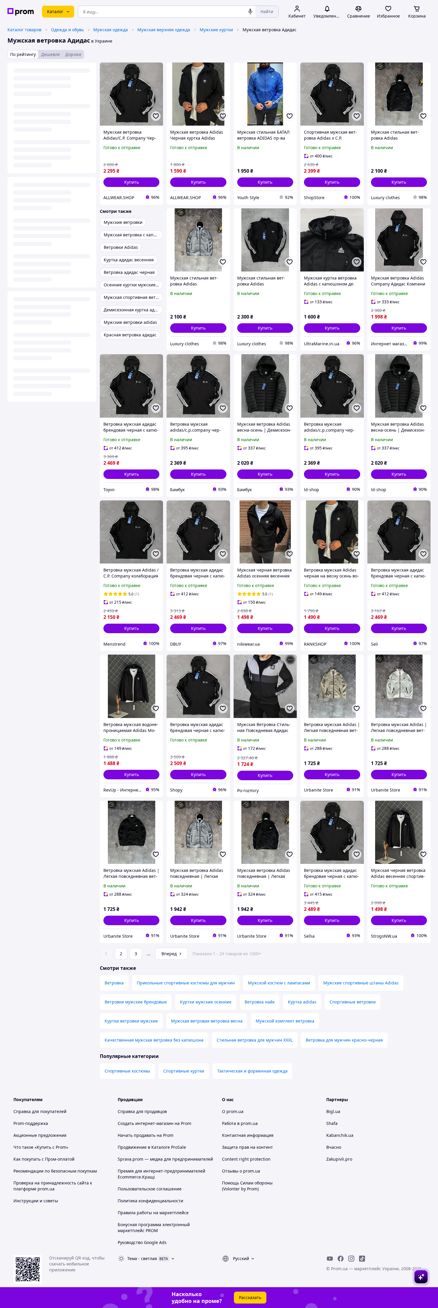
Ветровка (114, 983)
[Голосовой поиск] (250, 11)
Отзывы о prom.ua (241, 1171)
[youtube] (329, 1258)
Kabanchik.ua (339, 1135)
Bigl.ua (333, 1111)
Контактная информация (248, 1135)
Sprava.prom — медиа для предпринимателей (165, 1159)
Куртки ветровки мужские (131, 1021)
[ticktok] (362, 1258)
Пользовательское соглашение (149, 1189)
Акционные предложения (39, 1135)
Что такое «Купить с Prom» (40, 1147)
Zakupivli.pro (339, 1159)
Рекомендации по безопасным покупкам (55, 1171)
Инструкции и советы (35, 1201)
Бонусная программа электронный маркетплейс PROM (154, 1227)
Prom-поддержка (30, 1123)
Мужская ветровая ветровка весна (207, 1021)
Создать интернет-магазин (145, 1123)
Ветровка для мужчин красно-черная (344, 1040)
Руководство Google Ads (142, 1242)
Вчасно (333, 1147)
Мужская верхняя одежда (163, 29)
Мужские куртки (216, 29)
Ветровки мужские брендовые (136, 1002)
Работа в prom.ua (240, 1123)
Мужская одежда (110, 29)
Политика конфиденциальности (150, 1201)
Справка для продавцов (142, 1111)
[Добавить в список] (156, 116)
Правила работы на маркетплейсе (153, 1212)
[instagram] (351, 1258)
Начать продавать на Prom (145, 1135)
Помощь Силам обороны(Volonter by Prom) (247, 1186)
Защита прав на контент (247, 1147)
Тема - (142, 1258)
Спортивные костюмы (127, 1071)
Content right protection (246, 1159)
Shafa (332, 1123)
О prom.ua (232, 1111)
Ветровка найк (260, 1002)
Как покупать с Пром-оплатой (43, 1159)
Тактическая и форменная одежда (252, 1071)
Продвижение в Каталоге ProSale (152, 1147)
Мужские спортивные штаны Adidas (361, 983)
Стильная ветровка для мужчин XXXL (255, 1040)
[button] (131, 182)
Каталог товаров (24, 29)
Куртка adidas (302, 1002)
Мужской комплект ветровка (285, 1021)
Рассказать (250, 1297)
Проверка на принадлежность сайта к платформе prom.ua (52, 1186)
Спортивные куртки (183, 1071)
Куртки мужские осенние (206, 1002)
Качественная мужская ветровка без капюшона (154, 1040)
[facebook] (340, 1258)
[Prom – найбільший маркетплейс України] (20, 11)
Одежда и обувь (67, 29)
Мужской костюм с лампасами (279, 983)
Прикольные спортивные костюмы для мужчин (186, 983)
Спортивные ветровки (353, 1002)
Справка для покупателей (39, 1111)
